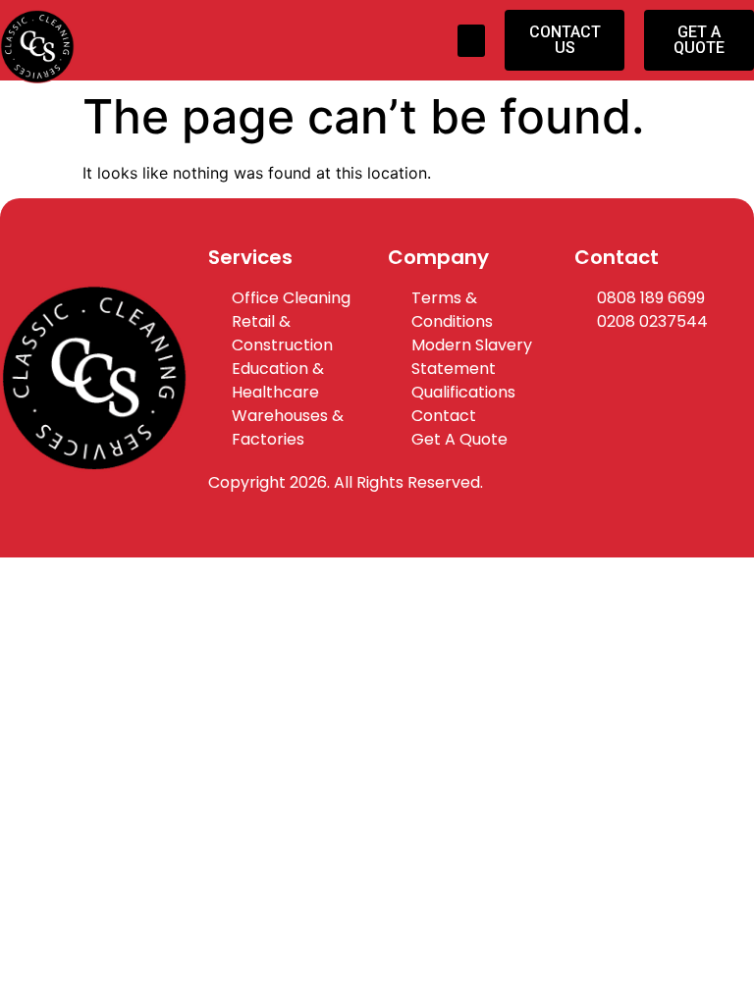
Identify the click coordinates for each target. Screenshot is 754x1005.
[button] (471, 41)
